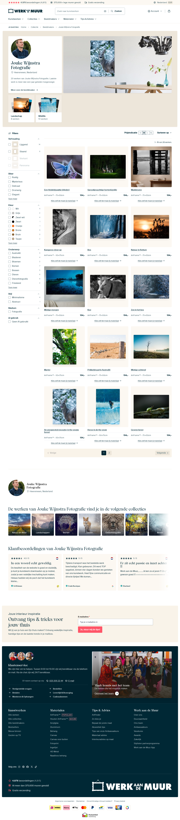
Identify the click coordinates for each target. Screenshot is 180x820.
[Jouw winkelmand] (169, 11)
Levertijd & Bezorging (63, 692)
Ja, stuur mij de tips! (90, 629)
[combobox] (79, 11)
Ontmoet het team (104, 693)
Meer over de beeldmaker (23, 90)
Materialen (69, 19)
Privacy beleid (119, 801)
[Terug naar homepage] (25, 10)
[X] (31, 767)
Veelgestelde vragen (22, 689)
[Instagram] (19, 767)
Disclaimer (80, 801)
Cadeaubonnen (60, 696)
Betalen (16, 692)
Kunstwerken (14, 19)
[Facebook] (27, 767)
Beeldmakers (50, 19)
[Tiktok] (35, 767)
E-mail (71, 680)
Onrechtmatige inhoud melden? (99, 801)
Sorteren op (163, 133)
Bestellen (57, 689)
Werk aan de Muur (146, 710)
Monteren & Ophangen (22, 696)
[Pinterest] (23, 767)
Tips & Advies (87, 19)
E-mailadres (84, 617)
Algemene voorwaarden (64, 801)
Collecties (32, 19)
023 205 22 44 (56, 680)
